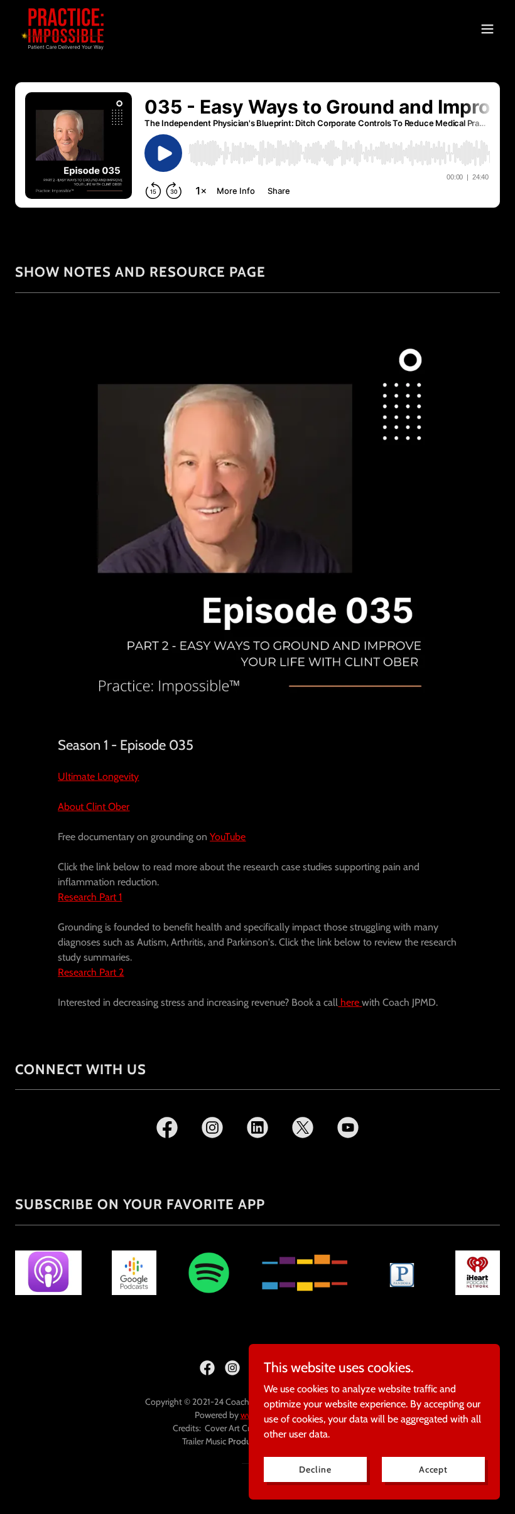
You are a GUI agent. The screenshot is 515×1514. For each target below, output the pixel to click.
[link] (66, 28)
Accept (433, 1468)
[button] (487, 28)
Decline (315, 1468)
